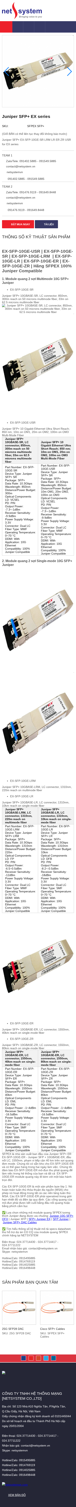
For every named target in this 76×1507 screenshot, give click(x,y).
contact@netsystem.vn (20, 166)
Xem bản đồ (17, 1495)
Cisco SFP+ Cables (52, 1328)
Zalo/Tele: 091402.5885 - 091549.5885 (30, 161)
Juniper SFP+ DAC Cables (20, 1222)
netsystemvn (14, 172)
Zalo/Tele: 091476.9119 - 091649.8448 (30, 192)
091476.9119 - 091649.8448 (25, 210)
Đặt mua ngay (20, 224)
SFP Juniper (61, 1219)
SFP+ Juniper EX (39, 1219)
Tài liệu (48, 224)
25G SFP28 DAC (13, 1328)
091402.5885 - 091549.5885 (25, 178)
